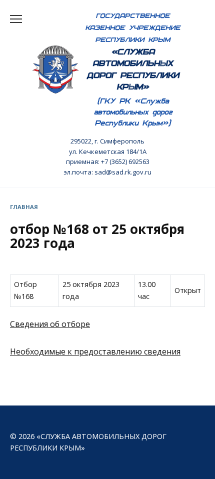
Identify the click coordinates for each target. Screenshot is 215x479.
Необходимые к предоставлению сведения (95, 351)
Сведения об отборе (50, 324)
